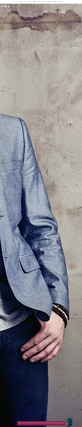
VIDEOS (29, 1)
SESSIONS (49, 1)
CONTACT (60, 1)
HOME (21, 1)
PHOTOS (34, 1)
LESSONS (43, 1)
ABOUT (25, 1)
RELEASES (55, 1)
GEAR (39, 1)
